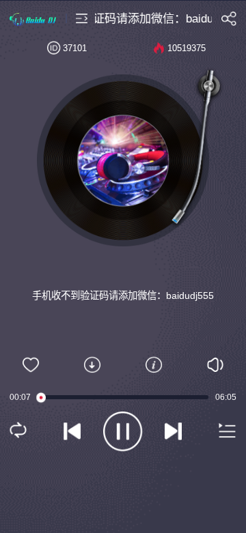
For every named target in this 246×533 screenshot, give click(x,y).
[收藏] (31, 365)
